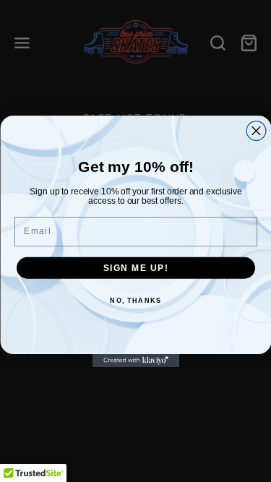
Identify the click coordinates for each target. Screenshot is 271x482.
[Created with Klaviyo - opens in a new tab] (136, 360)
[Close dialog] (256, 130)
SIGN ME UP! (135, 267)
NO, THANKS (135, 300)
